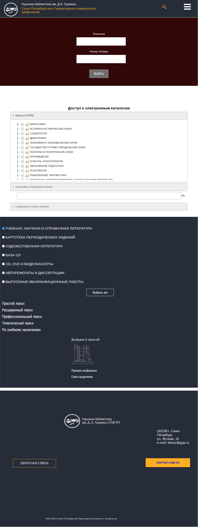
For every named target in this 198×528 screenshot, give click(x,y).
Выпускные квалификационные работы (44, 282)
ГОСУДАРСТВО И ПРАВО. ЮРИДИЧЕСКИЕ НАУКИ (58, 147)
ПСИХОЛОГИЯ (38, 170)
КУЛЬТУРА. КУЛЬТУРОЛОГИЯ (46, 161)
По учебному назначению (21, 329)
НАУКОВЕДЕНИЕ (39, 157)
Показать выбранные (84, 370)
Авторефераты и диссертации (34, 273)
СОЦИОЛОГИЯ (38, 133)
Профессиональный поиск (22, 316)
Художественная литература (34, 246)
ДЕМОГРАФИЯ (38, 138)
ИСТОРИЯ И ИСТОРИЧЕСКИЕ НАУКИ (51, 129)
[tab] (99, 116)
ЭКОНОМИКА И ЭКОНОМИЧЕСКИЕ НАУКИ (53, 143)
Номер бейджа (99, 51)
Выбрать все (100, 292)
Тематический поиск (18, 323)
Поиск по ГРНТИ (24, 115)
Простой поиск (13, 303)
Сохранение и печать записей (32, 206)
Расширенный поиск (17, 309)
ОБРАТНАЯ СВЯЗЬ (34, 463)
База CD (13, 255)
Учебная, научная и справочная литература (48, 228)
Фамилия (99, 33)
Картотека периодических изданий (40, 237)
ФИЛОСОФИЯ (37, 124)
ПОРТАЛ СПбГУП (167, 462)
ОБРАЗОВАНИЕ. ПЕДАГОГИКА (47, 166)
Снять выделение (82, 376)
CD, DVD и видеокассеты (29, 264)
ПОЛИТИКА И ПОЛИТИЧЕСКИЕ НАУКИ (51, 152)
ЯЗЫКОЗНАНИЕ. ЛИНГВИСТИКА (48, 175)
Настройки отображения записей (33, 187)
